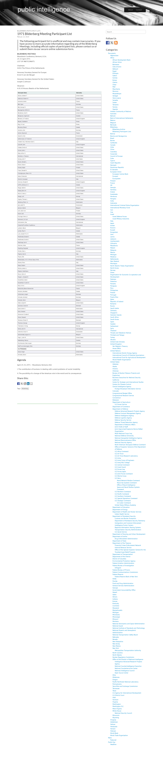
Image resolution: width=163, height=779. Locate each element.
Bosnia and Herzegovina (118, 136)
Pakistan (113, 279)
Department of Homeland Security (124, 516)
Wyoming (116, 717)
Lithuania (113, 243)
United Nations (115, 351)
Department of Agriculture (121, 402)
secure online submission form (57, 48)
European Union (115, 172)
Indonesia (113, 203)
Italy (111, 221)
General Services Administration (123, 585)
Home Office (117, 348)
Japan (112, 223)
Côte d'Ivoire (117, 67)
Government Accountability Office (124, 590)
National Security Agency (123, 442)
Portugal (113, 295)
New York (116, 648)
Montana (116, 621)
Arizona (115, 369)
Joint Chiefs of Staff (121, 427)
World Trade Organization (119, 735)
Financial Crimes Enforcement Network (128, 545)
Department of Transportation (123, 554)
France (112, 183)
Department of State (119, 541)
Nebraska (116, 637)
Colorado (116, 391)
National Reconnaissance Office (125, 440)
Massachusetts (117, 610)
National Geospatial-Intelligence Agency (128, 438)
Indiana (115, 599)
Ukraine (113, 339)
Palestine (113, 281)
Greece (112, 192)
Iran (111, 210)
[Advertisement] (57, 399)
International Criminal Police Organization (124, 205)
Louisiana (116, 606)
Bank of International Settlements (121, 118)
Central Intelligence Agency (122, 386)
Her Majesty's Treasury (120, 346)
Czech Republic (115, 163)
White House (117, 711)
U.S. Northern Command (123, 491)
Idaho (114, 594)
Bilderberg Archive (119, 129)
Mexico (112, 252)
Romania (113, 304)
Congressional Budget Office (122, 393)
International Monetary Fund (120, 208)
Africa (112, 58)
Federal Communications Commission (125, 572)
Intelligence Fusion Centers (124, 525)
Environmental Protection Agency (124, 561)
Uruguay (113, 720)
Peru (111, 288)
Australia (113, 114)
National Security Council (123, 713)
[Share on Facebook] (18, 383)
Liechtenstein (114, 241)
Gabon (115, 75)
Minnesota (116, 615)
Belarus (112, 120)
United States (114, 362)
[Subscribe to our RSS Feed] (116, 42)
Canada (112, 145)
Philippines (114, 290)
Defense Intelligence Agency (124, 415)
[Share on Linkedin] (28, 383)
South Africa (114, 317)
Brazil (112, 138)
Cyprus (112, 160)
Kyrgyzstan (114, 232)
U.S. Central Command (122, 465)
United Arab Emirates (117, 342)
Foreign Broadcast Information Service (128, 389)
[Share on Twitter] (21, 383)
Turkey (112, 337)
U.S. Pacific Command (122, 494)
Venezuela (113, 726)
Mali (114, 87)
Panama (113, 284)
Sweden (113, 324)
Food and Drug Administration (123, 583)
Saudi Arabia (114, 308)
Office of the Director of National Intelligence (128, 659)
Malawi (112, 248)
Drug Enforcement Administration (126, 539)
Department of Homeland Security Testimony (130, 521)
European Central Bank (120, 174)
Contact (139, 10)
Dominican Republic (117, 167)
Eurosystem (116, 178)
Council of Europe (116, 156)
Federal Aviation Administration (123, 563)
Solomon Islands (116, 315)
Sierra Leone (117, 98)
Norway (112, 270)
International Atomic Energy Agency (125, 353)
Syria (112, 328)
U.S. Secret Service (121, 532)
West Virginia (117, 709)
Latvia (112, 237)
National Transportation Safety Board (125, 635)
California (116, 380)
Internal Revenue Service (123, 547)
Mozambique (117, 93)
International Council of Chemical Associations (128, 355)
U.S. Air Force (119, 454)
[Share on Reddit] (25, 383)
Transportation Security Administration (128, 530)
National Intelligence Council (125, 670)
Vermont (115, 700)
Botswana (116, 64)
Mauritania (116, 89)
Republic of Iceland (116, 301)
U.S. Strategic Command (123, 500)
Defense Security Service (123, 420)
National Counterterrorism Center (126, 668)
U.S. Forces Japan (120, 471)
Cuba (112, 158)
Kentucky (116, 603)
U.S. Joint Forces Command (124, 474)
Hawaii (115, 592)
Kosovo (112, 228)
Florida (115, 581)
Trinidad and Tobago (117, 335)
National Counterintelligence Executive (128, 666)
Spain (112, 322)
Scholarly (113, 310)
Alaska (115, 366)
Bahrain (113, 116)
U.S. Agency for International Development (127, 693)
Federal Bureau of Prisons (121, 570)
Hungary (113, 199)
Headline (113, 744)
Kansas (115, 601)
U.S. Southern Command (123, 496)
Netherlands (114, 259)
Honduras (113, 196)
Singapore (113, 313)
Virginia (115, 702)
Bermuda (113, 125)
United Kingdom (116, 344)
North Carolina (118, 653)
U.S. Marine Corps (120, 476)
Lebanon (113, 239)
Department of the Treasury (122, 543)
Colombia (113, 152)
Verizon (112, 729)
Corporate (113, 154)
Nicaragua (113, 263)
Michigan (113, 254)
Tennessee (116, 688)
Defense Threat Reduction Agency (126, 422)
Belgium (113, 123)
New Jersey (116, 644)
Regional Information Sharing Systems (128, 527)
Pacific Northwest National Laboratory (125, 682)
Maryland (116, 608)
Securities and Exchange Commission (125, 686)
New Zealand (114, 261)
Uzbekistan (114, 722)
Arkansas (116, 371)
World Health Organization (122, 360)
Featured (113, 740)
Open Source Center (121, 673)
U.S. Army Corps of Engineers (124, 460)
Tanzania (115, 105)
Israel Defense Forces (120, 216)
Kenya (115, 80)
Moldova (113, 257)
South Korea (114, 319)
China (112, 149)
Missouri (115, 619)
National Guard (118, 626)
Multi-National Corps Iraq (123, 433)
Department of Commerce (121, 406)
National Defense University (124, 436)
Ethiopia (115, 73)
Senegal (115, 96)
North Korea (114, 268)
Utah (114, 697)
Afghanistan (114, 55)
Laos (111, 234)
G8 (111, 185)
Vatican (112, 724)
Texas (114, 691)
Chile (112, 147)
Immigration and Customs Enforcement (128, 523)
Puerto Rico (114, 297)
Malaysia (113, 250)
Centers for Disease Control (122, 384)
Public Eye (111, 742)
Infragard (118, 568)
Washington (117, 704)
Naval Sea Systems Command (127, 483)
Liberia (115, 82)
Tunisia (115, 107)
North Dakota (117, 655)
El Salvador (114, 169)
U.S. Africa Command (121, 451)
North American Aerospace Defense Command (130, 445)
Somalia (115, 100)
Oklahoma (116, 677)
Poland (112, 292)
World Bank (114, 733)
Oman (112, 272)
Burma (112, 140)
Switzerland (114, 326)
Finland (112, 181)
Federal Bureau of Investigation (123, 565)
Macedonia (114, 245)
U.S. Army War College (122, 462)
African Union (117, 62)
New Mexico (117, 646)
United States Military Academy (125, 505)
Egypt (115, 71)
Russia (112, 306)
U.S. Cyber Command (124, 503)
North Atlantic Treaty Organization (122, 266)
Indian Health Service (122, 514)
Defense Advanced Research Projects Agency (130, 411)
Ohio (114, 675)
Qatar (112, 299)
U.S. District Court (118, 695)
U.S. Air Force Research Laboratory (126, 456)
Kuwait (112, 230)
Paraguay (113, 286)
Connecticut (117, 398)
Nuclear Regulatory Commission (123, 657)
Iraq (111, 212)
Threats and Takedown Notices (120, 333)
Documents (112, 53)
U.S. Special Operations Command (126, 498)
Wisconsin (116, 715)
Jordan (112, 225)
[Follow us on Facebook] (107, 42)
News (110, 738)
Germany (113, 190)
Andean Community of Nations (120, 111)
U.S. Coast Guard (120, 467)
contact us (88, 46)
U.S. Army (118, 458)
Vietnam (113, 731)
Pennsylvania (117, 684)
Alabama (115, 364)
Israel (112, 214)
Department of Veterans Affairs (125, 424)
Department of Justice (120, 536)
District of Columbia (119, 559)
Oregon (115, 679)
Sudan (115, 102)
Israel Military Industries (121, 219)
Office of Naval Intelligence (126, 485)
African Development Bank (121, 60)
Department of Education (121, 507)
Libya (114, 84)
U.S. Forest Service (121, 404)
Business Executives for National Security (126, 377)
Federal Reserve (118, 574)
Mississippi (116, 617)
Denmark (113, 165)
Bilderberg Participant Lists (28, 31)
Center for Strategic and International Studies (128, 382)
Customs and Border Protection (125, 518)
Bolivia (112, 134)
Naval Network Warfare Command (128, 480)
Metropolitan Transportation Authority (128, 650)
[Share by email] (31, 383)
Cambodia (113, 143)
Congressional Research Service (123, 395)
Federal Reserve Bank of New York (126, 576)
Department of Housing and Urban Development (129, 534)
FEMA (114, 579)
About (130, 10)
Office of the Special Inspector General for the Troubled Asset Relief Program (130, 551)
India (112, 201)
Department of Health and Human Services (127, 512)
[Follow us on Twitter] (112, 42)
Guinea (115, 78)
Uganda (115, 109)
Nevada (115, 639)
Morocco (115, 91)
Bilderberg (25, 388)
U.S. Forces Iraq (120, 469)
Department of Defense (120, 409)
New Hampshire (118, 641)
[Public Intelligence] (44, 9)
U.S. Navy (118, 478)
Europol (115, 176)
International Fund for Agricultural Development (129, 357)
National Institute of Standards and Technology (129, 628)
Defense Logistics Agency (123, 418)
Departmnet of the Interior (122, 556)
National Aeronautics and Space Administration (129, 624)
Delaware (116, 400)
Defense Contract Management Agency (128, 413)
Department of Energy (120, 509)
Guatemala (114, 194)
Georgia (113, 187)
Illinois (115, 597)
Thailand (113, 330)
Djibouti (115, 69)
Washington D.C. (118, 706)
